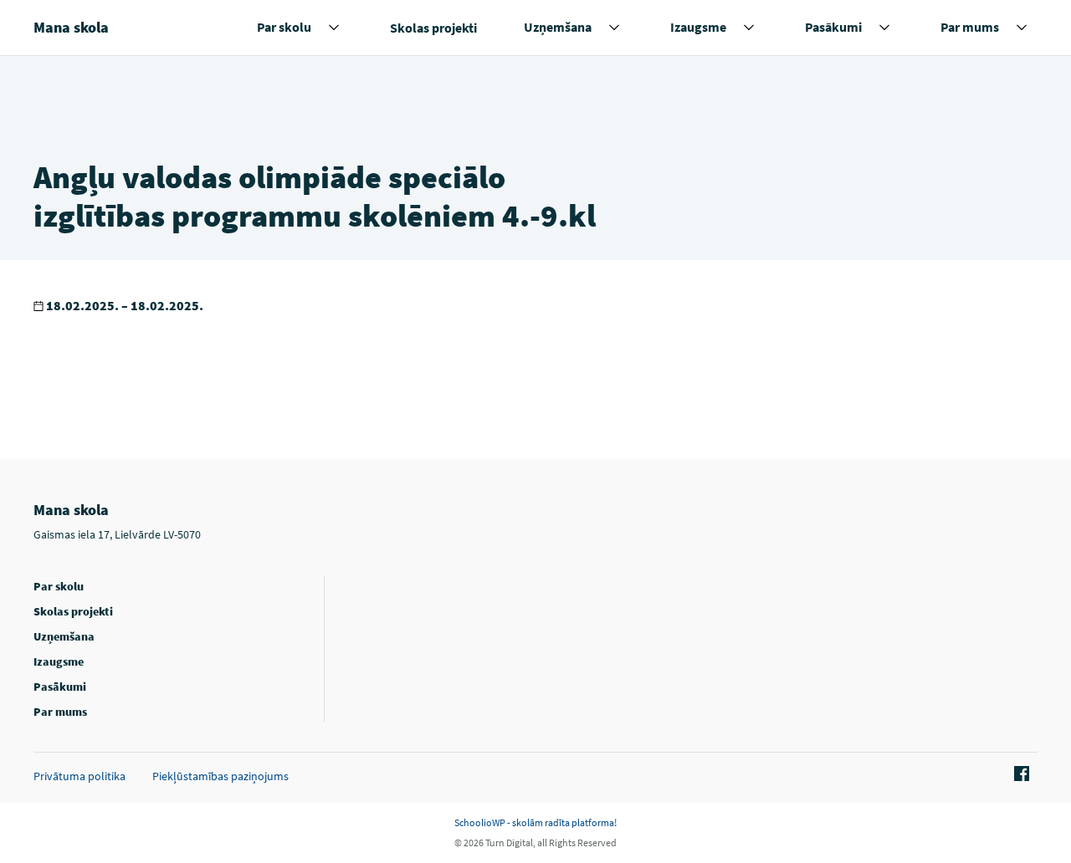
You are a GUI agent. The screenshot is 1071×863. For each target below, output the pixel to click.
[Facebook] (1019, 774)
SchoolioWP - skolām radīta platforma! (535, 822)
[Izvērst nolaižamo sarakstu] (334, 27)
